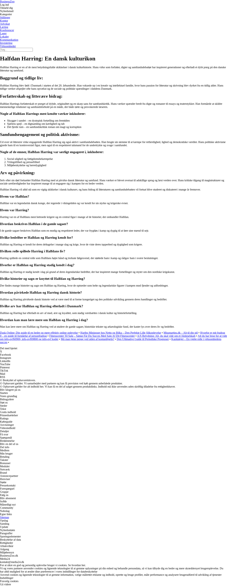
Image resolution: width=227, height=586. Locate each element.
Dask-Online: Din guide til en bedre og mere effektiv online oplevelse (39, 332)
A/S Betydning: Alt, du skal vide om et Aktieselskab (166, 335)
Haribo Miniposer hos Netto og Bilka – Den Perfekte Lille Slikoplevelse (120, 332)
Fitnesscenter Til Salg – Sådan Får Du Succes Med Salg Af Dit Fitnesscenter (92, 335)
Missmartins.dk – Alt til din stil (181, 332)
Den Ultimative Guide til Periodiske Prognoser (143, 339)
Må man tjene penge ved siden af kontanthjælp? (87, 339)
